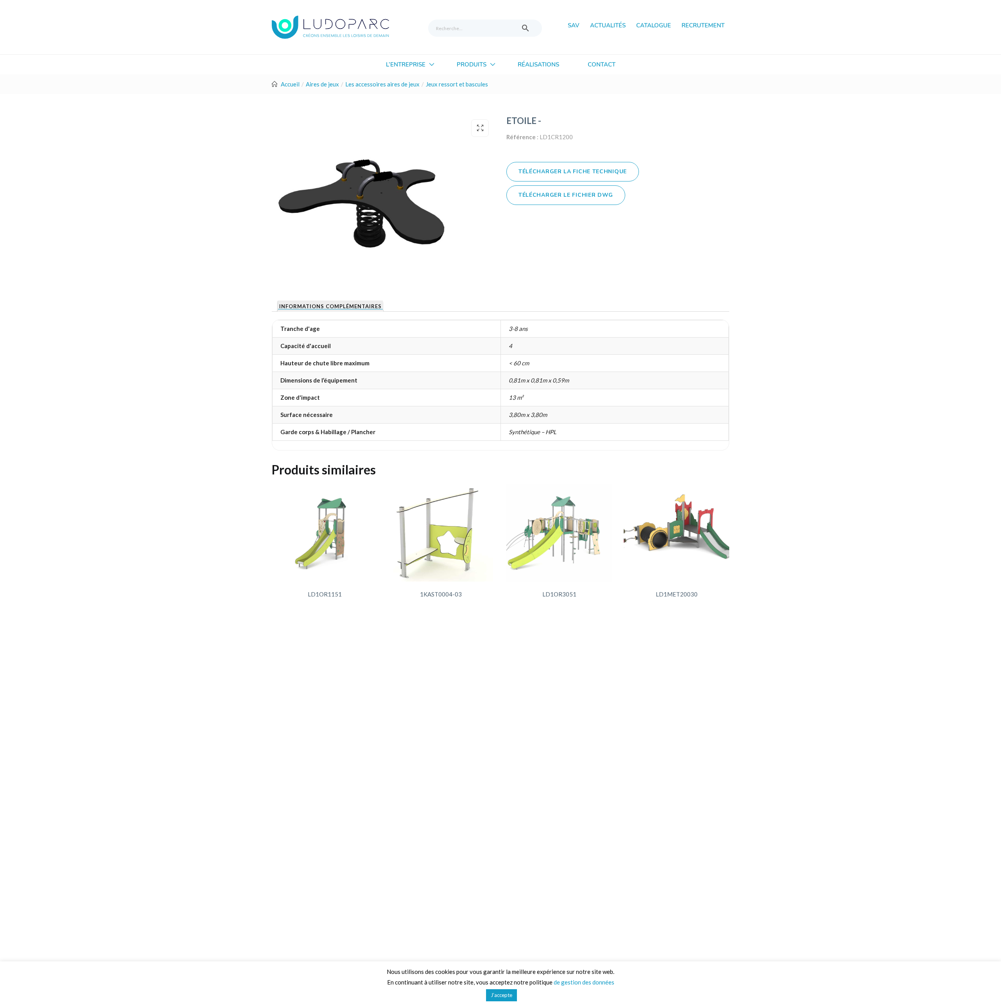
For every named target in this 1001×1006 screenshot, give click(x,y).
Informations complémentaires (330, 306)
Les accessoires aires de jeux (382, 84)
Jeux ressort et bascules (457, 84)
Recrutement (703, 25)
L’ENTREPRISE (406, 64)
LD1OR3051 (559, 594)
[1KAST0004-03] (441, 533)
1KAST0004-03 (441, 594)
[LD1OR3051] (559, 533)
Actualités (608, 25)
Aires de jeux (322, 84)
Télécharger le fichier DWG (565, 195)
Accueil (290, 84)
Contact (601, 64)
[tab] (330, 306)
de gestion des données (584, 982)
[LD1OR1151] (324, 533)
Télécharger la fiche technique (572, 171)
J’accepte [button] (501, 995)
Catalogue (653, 25)
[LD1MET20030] (676, 533)
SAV (573, 25)
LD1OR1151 (325, 594)
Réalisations (538, 64)
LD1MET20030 (677, 594)
